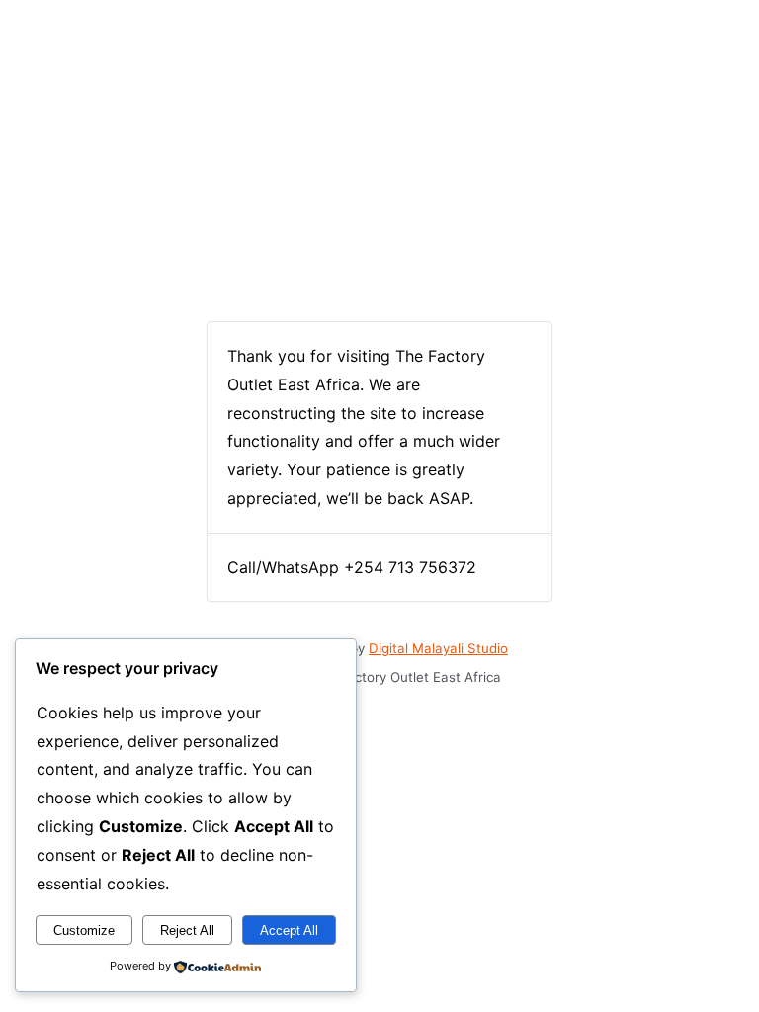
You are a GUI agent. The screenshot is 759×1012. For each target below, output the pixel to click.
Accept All (289, 930)
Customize (84, 930)
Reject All (187, 930)
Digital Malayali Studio (438, 648)
